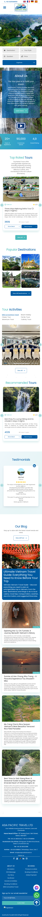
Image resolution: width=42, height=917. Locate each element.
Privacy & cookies (31, 869)
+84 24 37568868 (28, 839)
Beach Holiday (26, 315)
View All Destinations (20, 293)
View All (20, 237)
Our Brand (10, 878)
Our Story (11, 875)
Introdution (10, 869)
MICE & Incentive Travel (10, 315)
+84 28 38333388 (22, 846)
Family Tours (25, 317)
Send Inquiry (28, 226)
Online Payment (31, 875)
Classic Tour (6, 317)
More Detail (11, 226)
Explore (19, 63)
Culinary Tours (26, 319)
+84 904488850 (15, 850)
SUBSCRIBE (21, 903)
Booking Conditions (10, 884)
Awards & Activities (10, 881)
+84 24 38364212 (16, 839)
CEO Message (10, 872)
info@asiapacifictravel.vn (23, 852)
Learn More (20, 111)
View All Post (20, 538)
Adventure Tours (8, 319)
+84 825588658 (11, 2)
